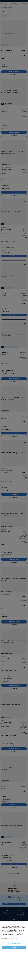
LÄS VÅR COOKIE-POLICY (13, 938)
